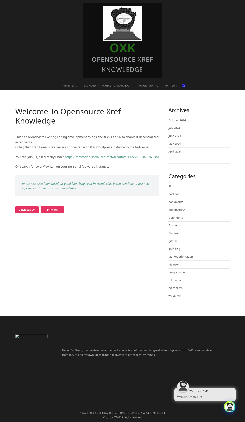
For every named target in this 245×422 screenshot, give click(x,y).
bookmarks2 (176, 210)
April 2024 (174, 151)
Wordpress (175, 288)
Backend (89, 85)
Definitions (175, 217)
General (173, 233)
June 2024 (174, 136)
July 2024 (174, 128)
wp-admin (174, 296)
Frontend (70, 85)
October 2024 (177, 120)
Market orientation (116, 85)
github (172, 241)
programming (177, 272)
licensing (174, 249)
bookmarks (175, 202)
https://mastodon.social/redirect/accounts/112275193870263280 (112, 157)
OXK (122, 47)
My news (171, 85)
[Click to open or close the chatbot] (229, 406)
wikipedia (174, 280)
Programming (148, 85)
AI (169, 186)
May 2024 (174, 143)
